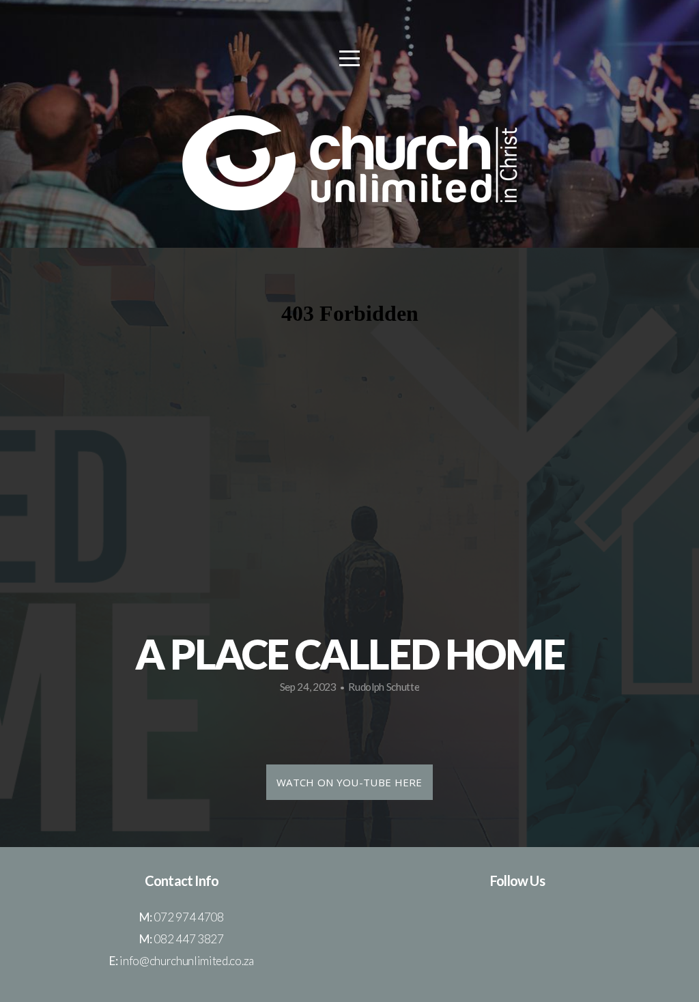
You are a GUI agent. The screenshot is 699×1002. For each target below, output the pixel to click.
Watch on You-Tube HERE (349, 782)
